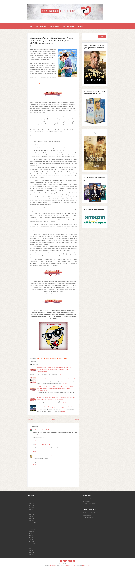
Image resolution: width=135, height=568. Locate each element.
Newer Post (30, 419)
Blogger (74, 563)
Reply (34, 440)
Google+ (53, 358)
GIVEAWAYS (80, 26)
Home (30, 26)
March (30, 541)
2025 (30, 501)
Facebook (40, 358)
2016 (30, 520)
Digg (66, 358)
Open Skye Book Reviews (89, 503)
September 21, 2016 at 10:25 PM (42, 444)
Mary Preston (36, 456)
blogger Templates (86, 565)
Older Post (76, 419)
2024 (30, 503)
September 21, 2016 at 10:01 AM (42, 430)
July (29, 533)
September (31, 529)
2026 (30, 499)
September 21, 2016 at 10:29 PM (48, 456)
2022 (30, 507)
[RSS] (74, 561)
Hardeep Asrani (52, 565)
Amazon (49, 83)
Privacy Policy (54, 26)
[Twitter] (64, 561)
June (30, 535)
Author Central (41, 26)
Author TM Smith (68, 26)
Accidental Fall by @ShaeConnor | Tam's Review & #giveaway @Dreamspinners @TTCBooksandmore (51, 41)
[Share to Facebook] (35, 361)
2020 (30, 512)
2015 (30, 548)
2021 (30, 510)
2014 (30, 550)
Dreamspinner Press (40, 83)
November (31, 525)
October (31, 527)
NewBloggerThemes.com (70, 565)
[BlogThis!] (33, 361)
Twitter (47, 358)
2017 (30, 518)
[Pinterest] (71, 561)
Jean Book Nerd (87, 515)
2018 (30, 516)
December (31, 523)
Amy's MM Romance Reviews (90, 506)
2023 (30, 505)
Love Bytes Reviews (88, 499)
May (30, 537)
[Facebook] (66, 561)
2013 (30, 552)
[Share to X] (34, 361)
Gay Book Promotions (88, 517)
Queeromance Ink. (87, 520)
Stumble (60, 358)
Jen (34, 430)
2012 (30, 554)
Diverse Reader (86, 501)
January (30, 546)
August (30, 531)
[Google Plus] (61, 561)
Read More (60, 375)
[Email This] (31, 361)
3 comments (42, 46)
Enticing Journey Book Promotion (91, 512)
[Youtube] (69, 561)
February (31, 544)
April (30, 539)
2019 (30, 514)
